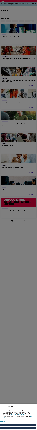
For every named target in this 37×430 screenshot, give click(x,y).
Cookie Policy (14, 414)
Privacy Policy (21, 414)
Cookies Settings (3, 421)
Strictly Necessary (17, 427)
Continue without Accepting (32, 404)
